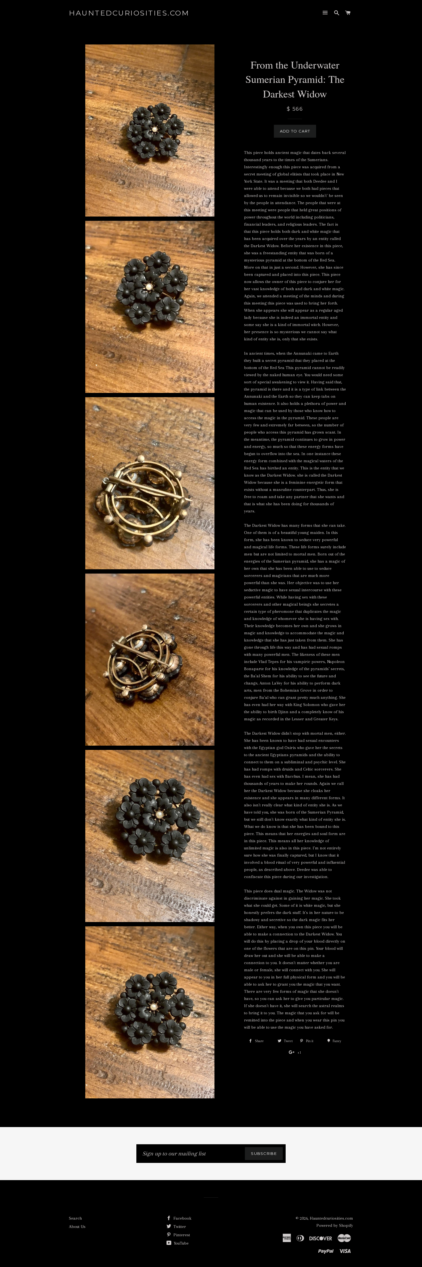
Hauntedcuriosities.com (129, 13)
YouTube (181, 1243)
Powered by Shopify (334, 1225)
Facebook (181, 1218)
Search (75, 1218)
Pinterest (181, 1234)
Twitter (179, 1226)
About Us (77, 1226)
